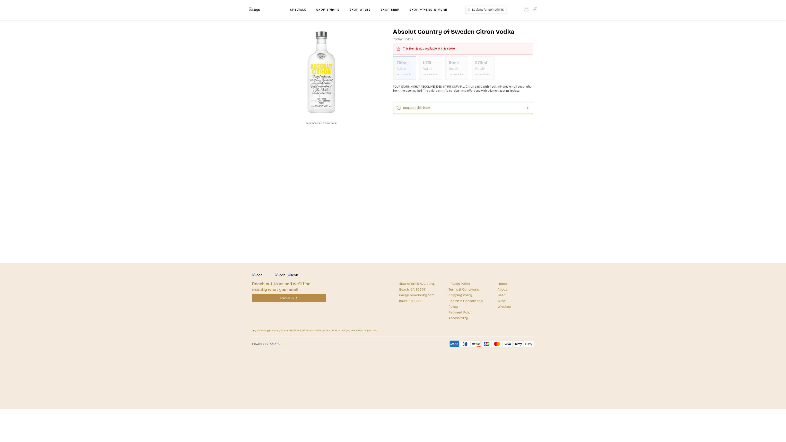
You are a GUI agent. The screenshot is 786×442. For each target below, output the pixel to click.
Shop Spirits (328, 9)
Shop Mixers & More (428, 9)
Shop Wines (360, 9)
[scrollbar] (463, 69)
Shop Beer (390, 9)
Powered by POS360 (266, 344)
